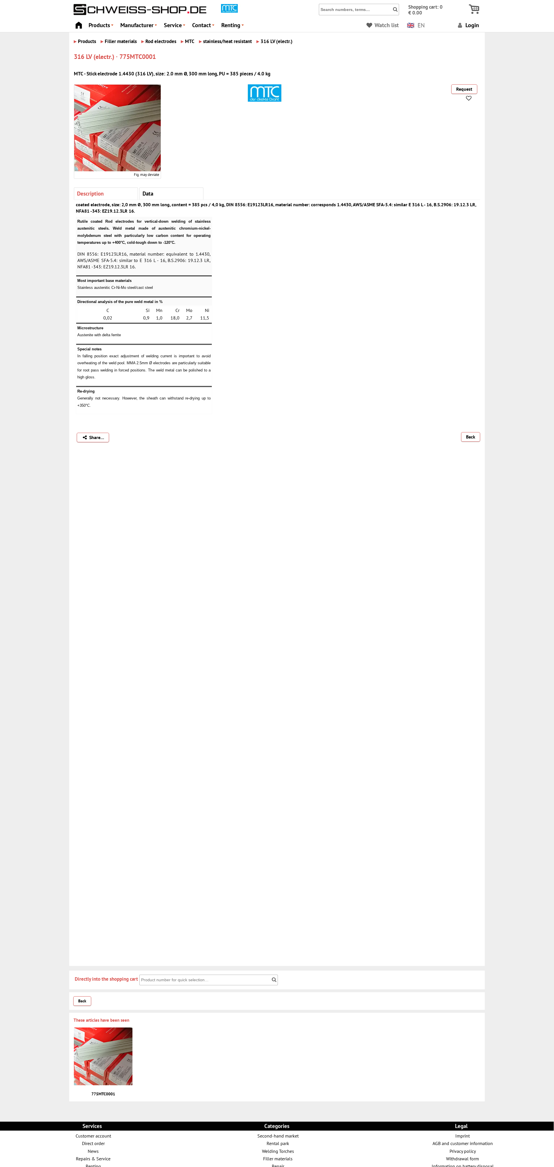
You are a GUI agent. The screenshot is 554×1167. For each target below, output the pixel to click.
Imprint (462, 1136)
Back (470, 437)
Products (102, 26)
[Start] (78, 23)
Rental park (278, 1143)
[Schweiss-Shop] (138, 13)
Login (471, 25)
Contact (204, 26)
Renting (233, 26)
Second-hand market (278, 1136)
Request (464, 89)
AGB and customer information (463, 1143)
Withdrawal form (462, 1158)
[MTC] (229, 11)
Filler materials (278, 1158)
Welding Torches (278, 1151)
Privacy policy (463, 1151)
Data (148, 193)
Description (90, 193)
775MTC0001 (103, 1094)
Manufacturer (139, 26)
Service (175, 26)
